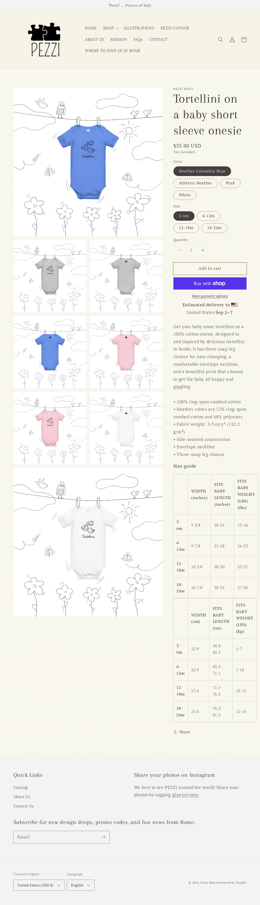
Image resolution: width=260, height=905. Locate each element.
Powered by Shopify (232, 882)
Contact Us (23, 806)
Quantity (180, 239)
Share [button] (185, 731)
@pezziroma (185, 795)
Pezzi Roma (209, 882)
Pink (230, 183)
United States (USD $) (35, 885)
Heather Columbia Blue (202, 171)
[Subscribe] (103, 837)
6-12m (209, 215)
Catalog (20, 787)
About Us (21, 796)
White (185, 195)
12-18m (186, 227)
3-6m (184, 215)
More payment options (210, 296)
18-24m (214, 227)
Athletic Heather (196, 183)
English (77, 885)
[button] (220, 39)
